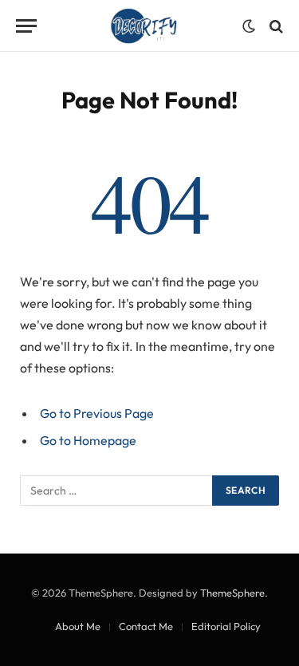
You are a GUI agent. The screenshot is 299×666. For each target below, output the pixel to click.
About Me (77, 626)
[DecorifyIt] (143, 26)
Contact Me (146, 626)
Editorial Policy (226, 626)
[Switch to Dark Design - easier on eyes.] (248, 26)
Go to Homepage (88, 440)
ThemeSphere (232, 592)
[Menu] (26, 26)
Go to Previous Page (97, 413)
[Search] (274, 26)
